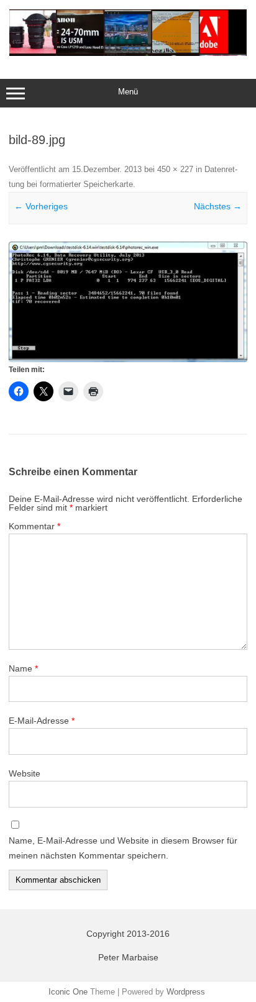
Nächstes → (218, 206)
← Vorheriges (41, 206)
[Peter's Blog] (128, 53)
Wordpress (186, 991)
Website (24, 773)
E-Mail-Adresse (42, 721)
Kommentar (34, 526)
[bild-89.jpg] (128, 302)
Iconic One (68, 991)
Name (23, 668)
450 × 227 (175, 169)
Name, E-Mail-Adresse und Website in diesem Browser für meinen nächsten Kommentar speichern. (123, 848)
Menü (128, 91)
